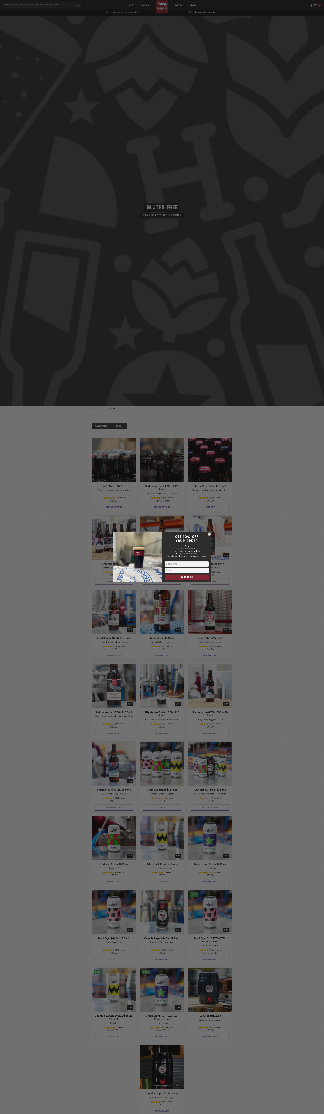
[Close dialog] (209, 534)
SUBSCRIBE (186, 577)
